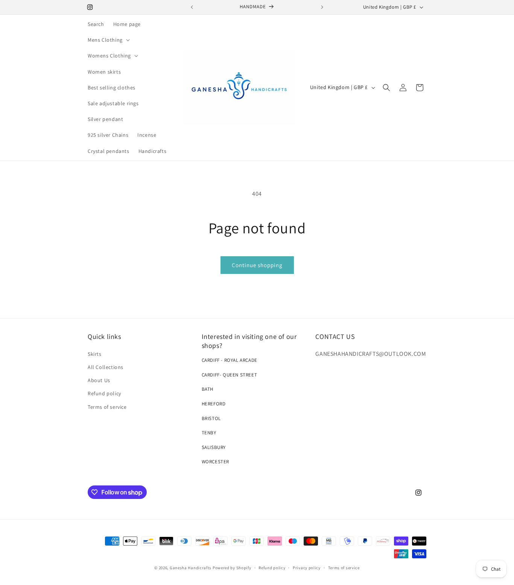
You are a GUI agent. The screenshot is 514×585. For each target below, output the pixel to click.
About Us (99, 380)
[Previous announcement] (192, 7)
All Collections (105, 367)
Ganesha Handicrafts (190, 567)
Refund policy (104, 393)
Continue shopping (257, 265)
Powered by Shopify (232, 567)
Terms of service (107, 407)
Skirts (95, 354)
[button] (108, 40)
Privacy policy (307, 567)
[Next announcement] (322, 7)
